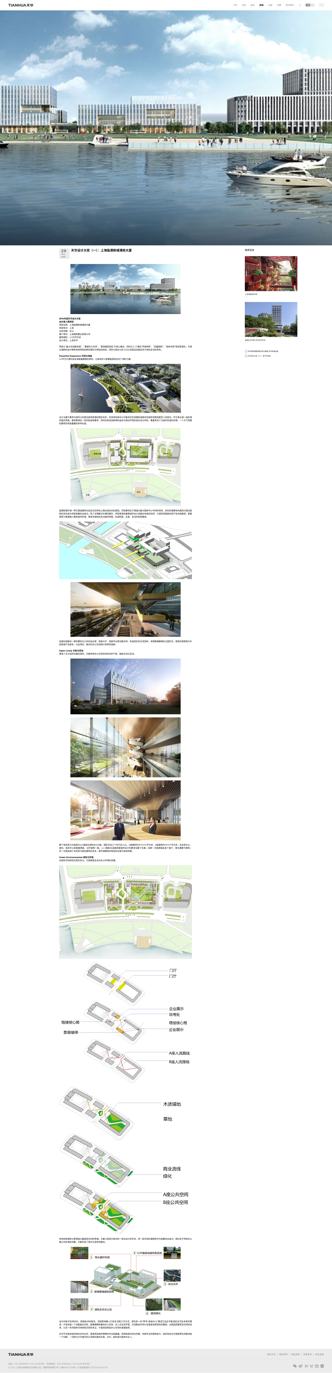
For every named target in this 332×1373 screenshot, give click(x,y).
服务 (253, 5)
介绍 (235, 5)
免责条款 (307, 1354)
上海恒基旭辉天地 (251, 294)
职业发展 (319, 1354)
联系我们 (290, 5)
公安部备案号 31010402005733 (93, 1367)
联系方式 (271, 1354)
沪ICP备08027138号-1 (66, 1367)
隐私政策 (295, 1354)
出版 (270, 5)
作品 (244, 5)
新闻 (261, 5)
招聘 (279, 5)
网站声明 (283, 1354)
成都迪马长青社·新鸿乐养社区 (255, 340)
